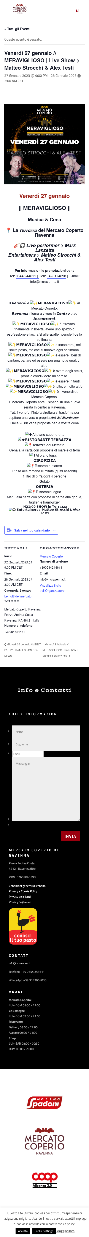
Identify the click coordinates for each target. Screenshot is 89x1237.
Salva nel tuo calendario (32, 530)
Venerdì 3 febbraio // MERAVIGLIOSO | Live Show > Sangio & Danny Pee (60, 649)
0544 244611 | (27, 275)
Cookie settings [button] (44, 1231)
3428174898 (56, 275)
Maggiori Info (65, 1231)
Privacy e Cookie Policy (23, 891)
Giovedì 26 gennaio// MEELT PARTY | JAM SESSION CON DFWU (22, 649)
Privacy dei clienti (20, 896)
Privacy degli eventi (21, 902)
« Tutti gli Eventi (17, 28)
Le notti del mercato (18, 596)
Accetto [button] (23, 1231)
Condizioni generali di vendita (27, 886)
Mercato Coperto (51, 556)
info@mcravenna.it (44, 281)
